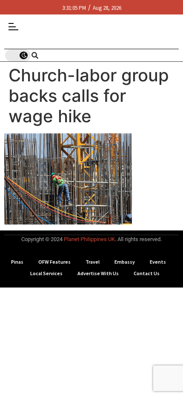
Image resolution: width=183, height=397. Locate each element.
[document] (91, 198)
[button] (171, 12)
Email (18, 296)
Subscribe (91, 340)
